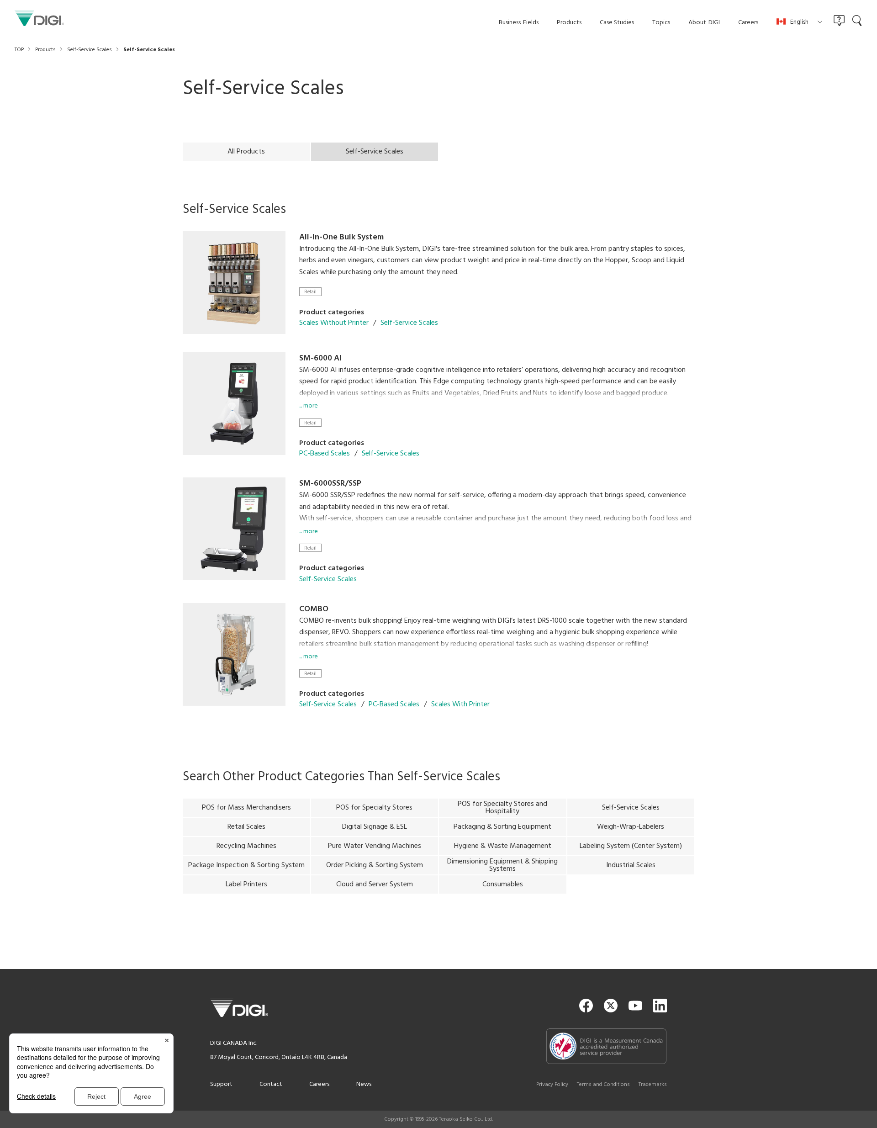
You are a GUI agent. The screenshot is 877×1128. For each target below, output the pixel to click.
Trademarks (653, 1084)
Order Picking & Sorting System (374, 865)
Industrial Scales (630, 865)
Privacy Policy (552, 1084)
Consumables (502, 884)
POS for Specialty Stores (374, 808)
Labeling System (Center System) (631, 846)
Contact (270, 1084)
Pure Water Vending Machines (374, 846)
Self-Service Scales (409, 323)
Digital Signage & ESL (374, 827)
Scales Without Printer (334, 323)
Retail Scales (246, 827)
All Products (246, 152)
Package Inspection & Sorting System (246, 865)
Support (221, 1084)
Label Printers (246, 884)
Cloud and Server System (374, 884)
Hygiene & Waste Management (502, 846)
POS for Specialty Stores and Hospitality (502, 808)
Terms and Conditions (603, 1084)
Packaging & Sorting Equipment (502, 827)
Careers (319, 1084)
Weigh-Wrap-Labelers (630, 827)
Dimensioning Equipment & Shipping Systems (502, 865)
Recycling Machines (246, 846)
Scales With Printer (460, 704)
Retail (310, 292)
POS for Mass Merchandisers (246, 808)
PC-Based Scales (324, 454)
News (363, 1084)
